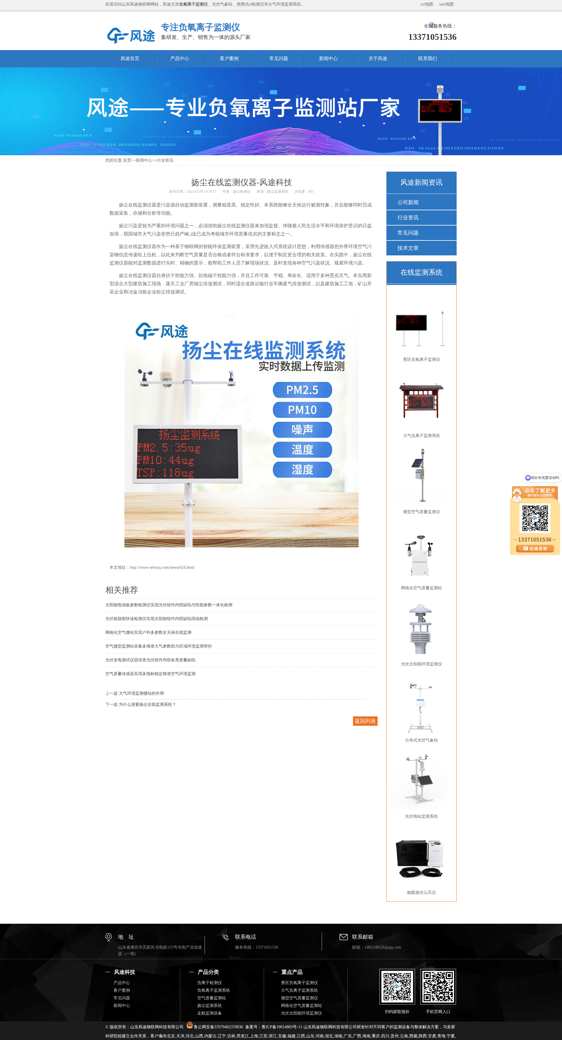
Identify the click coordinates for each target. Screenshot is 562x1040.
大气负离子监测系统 (421, 435)
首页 (127, 160)
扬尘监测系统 (277, 191)
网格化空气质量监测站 (421, 588)
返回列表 (365, 721)
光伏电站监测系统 (421, 816)
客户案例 (229, 58)
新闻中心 (328, 58)
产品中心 (179, 58)
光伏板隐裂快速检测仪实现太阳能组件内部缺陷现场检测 (156, 619)
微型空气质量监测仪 (421, 512)
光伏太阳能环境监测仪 (421, 664)
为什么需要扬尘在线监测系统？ (147, 704)
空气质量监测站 (211, 998)
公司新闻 (408, 202)
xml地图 (446, 4)
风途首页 (130, 58)
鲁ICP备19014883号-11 (282, 1027)
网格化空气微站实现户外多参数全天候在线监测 (148, 632)
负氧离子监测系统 (213, 990)
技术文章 (408, 248)
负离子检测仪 (209, 983)
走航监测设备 (209, 1013)
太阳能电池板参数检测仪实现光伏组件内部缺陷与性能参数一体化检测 (168, 605)
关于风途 (378, 58)
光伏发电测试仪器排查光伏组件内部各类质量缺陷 (150, 660)
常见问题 (278, 58)
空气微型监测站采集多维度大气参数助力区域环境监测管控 (158, 646)
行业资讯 (165, 160)
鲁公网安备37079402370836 (218, 1027)
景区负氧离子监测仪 (421, 359)
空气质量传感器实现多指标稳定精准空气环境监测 (150, 674)
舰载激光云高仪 (421, 892)
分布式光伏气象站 (421, 740)
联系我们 (427, 58)
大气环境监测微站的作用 (141, 693)
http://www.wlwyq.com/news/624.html (162, 567)
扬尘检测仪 (242, 191)
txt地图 (427, 4)
